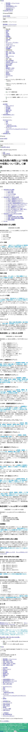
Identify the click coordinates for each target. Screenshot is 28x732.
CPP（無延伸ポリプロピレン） (16, 207)
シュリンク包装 (12, 194)
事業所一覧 (8, 110)
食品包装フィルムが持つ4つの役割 (13, 213)
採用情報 (8, 9)
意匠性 (7, 72)
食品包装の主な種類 (9, 189)
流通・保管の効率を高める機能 (16, 218)
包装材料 (8, 39)
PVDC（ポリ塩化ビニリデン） (15, 210)
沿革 (7, 113)
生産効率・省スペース (11, 62)
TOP (4, 152)
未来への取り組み (7, 684)
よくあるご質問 (7, 708)
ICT (7, 77)
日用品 (7, 35)
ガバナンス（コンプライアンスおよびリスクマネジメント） (14, 695)
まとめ (5, 221)
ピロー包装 (10, 191)
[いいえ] (16, 731)
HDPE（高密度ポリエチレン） (15, 200)
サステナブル (9, 75)
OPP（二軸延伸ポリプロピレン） (16, 206)
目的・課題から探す (8, 665)
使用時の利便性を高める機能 (15, 216)
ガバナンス (17, 129)
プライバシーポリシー (8, 716)
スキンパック (11, 195)
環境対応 (8, 74)
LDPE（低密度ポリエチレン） (15, 201)
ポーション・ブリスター (12, 42)
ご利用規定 (6, 713)
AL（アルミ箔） (12, 212)
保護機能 (10, 215)
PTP (7, 41)
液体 (7, 54)
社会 (7, 123)
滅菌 (7, 66)
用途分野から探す (7, 660)
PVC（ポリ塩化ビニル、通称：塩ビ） (17, 209)
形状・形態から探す (8, 662)
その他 (7, 57)
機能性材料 (8, 65)
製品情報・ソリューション (13, 3)
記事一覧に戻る (10, 637)
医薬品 (7, 30)
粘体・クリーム (10, 56)
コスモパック (9, 44)
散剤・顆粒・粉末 (10, 53)
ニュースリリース (7, 702)
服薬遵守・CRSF (10, 68)
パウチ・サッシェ (10, 45)
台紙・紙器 (8, 47)
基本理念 (8, 107)
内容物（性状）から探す (9, 663)
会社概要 (8, 108)
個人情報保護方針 (7, 714)
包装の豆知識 (6, 704)
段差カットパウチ (10, 552)
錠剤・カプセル (10, 51)
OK (15, 731)
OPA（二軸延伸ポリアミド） (15, 198)
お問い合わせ (9, 10)
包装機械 (8, 48)
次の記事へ (17, 637)
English (4, 16)
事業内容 (8, 111)
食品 (7, 32)
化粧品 (7, 33)
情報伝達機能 (11, 219)
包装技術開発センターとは (10, 680)
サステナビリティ (10, 7)
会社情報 (8, 4)
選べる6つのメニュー (8, 682)
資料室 (7, 132)
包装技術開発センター (11, 6)
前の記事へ (3, 637)
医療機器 (8, 36)
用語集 (4, 707)
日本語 (8, 16)
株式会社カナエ (4, 622)
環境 (7, 121)
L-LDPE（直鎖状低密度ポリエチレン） (18, 203)
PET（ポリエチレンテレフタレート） (17, 204)
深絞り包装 (10, 192)
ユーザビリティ (10, 69)
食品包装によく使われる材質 (11, 197)
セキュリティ (9, 71)
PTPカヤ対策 (9, 63)
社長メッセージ (10, 105)
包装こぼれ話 (6, 153)
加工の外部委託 (10, 60)
